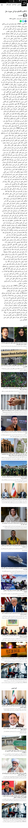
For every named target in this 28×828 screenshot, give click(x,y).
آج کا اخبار (14, 5)
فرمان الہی (17, 1)
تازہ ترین (19, 5)
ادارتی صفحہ (19, 19)
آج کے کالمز (8, 5)
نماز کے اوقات (11, 1)
